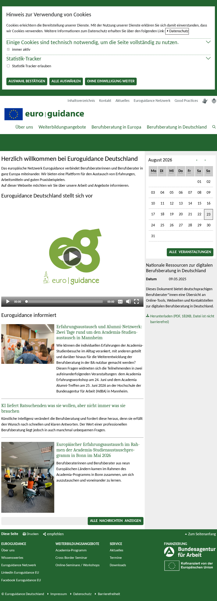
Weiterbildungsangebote (62, 127)
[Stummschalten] (128, 301)
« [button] (196, 160)
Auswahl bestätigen (26, 81)
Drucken (33, 534)
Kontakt (105, 101)
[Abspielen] (72, 257)
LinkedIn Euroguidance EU (20, 572)
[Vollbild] (136, 301)
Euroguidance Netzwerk (152, 101)
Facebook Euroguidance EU (21, 580)
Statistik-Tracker (23, 59)
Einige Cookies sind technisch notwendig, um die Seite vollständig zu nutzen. (92, 43)
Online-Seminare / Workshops (78, 565)
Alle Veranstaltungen (190, 252)
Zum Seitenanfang (202, 534)
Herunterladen (180, 319)
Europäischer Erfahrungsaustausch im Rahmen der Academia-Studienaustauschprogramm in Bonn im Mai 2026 (98, 450)
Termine (116, 558)
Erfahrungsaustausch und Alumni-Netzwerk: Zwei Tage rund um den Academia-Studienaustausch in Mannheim (99, 332)
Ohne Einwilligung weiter (111, 81)
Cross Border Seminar (71, 558)
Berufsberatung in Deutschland (177, 127)
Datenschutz (178, 31)
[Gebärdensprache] (205, 101)
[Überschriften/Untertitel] (120, 301)
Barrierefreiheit (109, 594)
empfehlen (55, 534)
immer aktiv (21, 50)
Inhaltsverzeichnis (81, 101)
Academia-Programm (71, 550)
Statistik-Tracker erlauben (31, 66)
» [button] (205, 160)
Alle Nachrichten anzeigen (115, 521)
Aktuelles (122, 101)
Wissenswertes (12, 558)
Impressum (58, 594)
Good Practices (186, 101)
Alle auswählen (66, 81)
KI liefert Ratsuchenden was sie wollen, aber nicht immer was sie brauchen (63, 408)
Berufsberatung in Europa (116, 127)
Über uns (24, 127)
